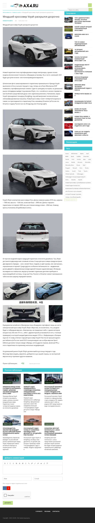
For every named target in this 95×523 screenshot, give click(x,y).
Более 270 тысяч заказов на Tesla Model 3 (81, 110)
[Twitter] (46, 515)
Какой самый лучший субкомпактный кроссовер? (83, 28)
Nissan (78, 165)
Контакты (56, 511)
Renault (75, 168)
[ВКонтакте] (4, 488)
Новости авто (8, 21)
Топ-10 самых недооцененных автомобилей (81, 43)
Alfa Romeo (74, 153)
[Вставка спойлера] (47, 463)
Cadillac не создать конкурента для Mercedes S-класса (82, 133)
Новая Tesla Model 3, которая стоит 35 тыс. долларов (83, 118)
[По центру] (19, 463)
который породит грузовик (73, 194)
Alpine (81, 153)
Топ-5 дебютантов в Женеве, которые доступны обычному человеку (83, 20)
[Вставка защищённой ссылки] (31, 463)
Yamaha (73, 180)
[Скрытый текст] (38, 463)
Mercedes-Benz (69, 165)
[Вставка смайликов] (25, 463)
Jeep (84, 159)
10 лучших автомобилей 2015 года (81, 51)
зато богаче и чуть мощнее (73, 191)
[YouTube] (55, 515)
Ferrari (67, 159)
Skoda (87, 168)
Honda (79, 159)
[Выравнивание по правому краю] (22, 463)
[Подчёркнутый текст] (10, 463)
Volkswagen (80, 174)
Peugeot (67, 168)
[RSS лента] (58, 515)
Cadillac (79, 156)
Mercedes (87, 162)
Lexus (67, 162)
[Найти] (90, 10)
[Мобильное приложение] (36, 515)
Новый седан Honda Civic (72, 185)
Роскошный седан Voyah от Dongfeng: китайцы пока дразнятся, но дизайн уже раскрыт (32, 431)
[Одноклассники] (49, 515)
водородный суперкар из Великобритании (77, 188)
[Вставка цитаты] (41, 463)
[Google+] (52, 515)
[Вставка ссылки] (28, 463)
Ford (73, 159)
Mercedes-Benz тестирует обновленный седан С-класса (83, 87)
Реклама (47, 511)
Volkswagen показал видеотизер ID (75, 177)
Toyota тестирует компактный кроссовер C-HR (81, 59)
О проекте (39, 511)
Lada (89, 159)
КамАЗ (80, 180)
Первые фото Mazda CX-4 (83, 94)
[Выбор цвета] (35, 463)
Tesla (79, 171)
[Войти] (90, 5)
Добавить (8, 503)
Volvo (67, 180)
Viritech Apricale (69, 174)
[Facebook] (40, 515)
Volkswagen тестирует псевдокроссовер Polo (83, 102)
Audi (87, 153)
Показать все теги (70, 200)
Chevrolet (86, 156)
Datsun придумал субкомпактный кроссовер (81, 79)
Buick (72, 156)
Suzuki (74, 171)
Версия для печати (34, 363)
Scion (81, 168)
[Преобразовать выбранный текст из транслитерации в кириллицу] (44, 463)
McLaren (80, 162)
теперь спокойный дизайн (73, 197)
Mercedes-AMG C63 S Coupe (82, 35)
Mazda (73, 162)
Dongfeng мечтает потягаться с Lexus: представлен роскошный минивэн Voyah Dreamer (53, 431)
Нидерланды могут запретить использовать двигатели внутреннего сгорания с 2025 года (83, 69)
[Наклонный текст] (7, 463)
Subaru (67, 171)
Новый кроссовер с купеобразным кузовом (78, 182)
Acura (67, 153)
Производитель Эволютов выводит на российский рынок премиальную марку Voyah (12, 431)
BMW (66, 156)
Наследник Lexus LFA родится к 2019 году (82, 125)
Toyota (85, 171)
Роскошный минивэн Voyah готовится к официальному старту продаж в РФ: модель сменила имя (53, 390)
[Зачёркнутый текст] (13, 463)
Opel (84, 165)
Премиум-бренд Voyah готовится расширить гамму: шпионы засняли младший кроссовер (12, 390)
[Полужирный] (4, 463)
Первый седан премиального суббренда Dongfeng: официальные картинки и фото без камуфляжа (32, 391)
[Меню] (4, 5)
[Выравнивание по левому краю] (16, 463)
